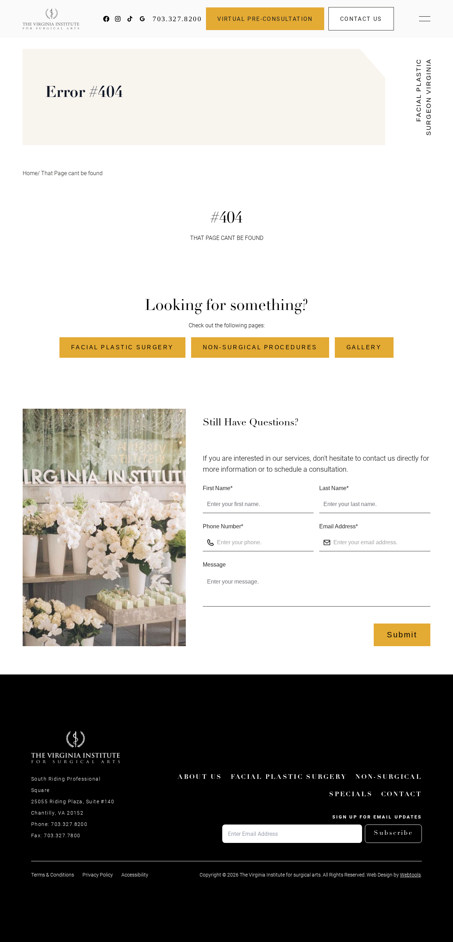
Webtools (410, 875)
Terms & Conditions (52, 875)
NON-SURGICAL (388, 777)
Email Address (338, 526)
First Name (218, 488)
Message (214, 565)
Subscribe (393, 833)
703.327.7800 (62, 835)
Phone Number (223, 526)
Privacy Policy (97, 875)
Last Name (334, 488)
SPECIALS (350, 795)
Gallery (364, 347)
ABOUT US (200, 777)
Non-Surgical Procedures (260, 347)
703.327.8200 (177, 19)
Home (30, 173)
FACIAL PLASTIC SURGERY (289, 777)
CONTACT (401, 795)
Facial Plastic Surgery (122, 347)
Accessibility (134, 875)
